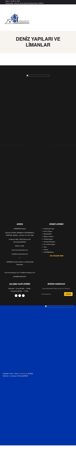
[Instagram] (73, 2)
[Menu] (4, 8)
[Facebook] (66, 2)
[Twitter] (69, 2)
